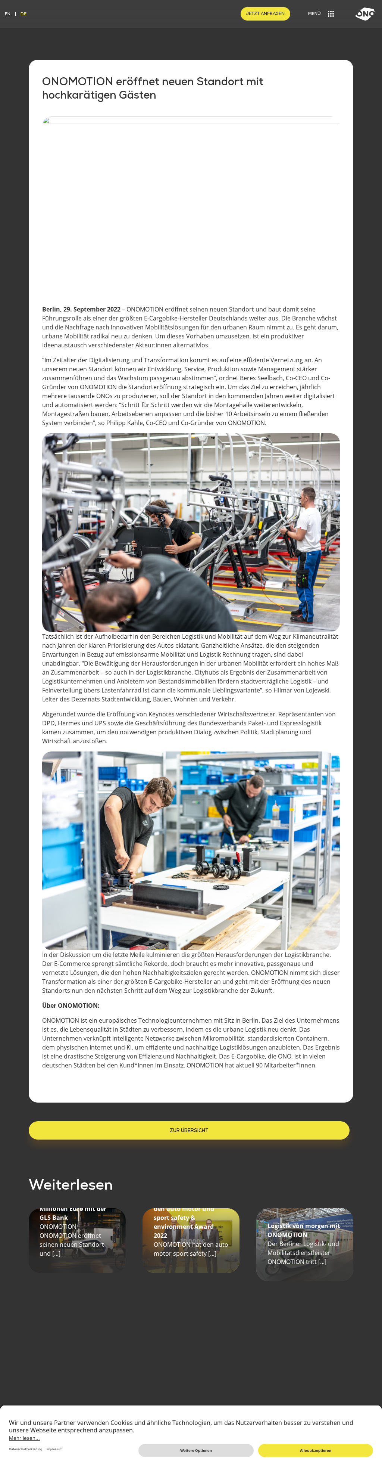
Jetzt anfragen (265, 13)
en (7, 14)
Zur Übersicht (189, 1130)
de (23, 14)
